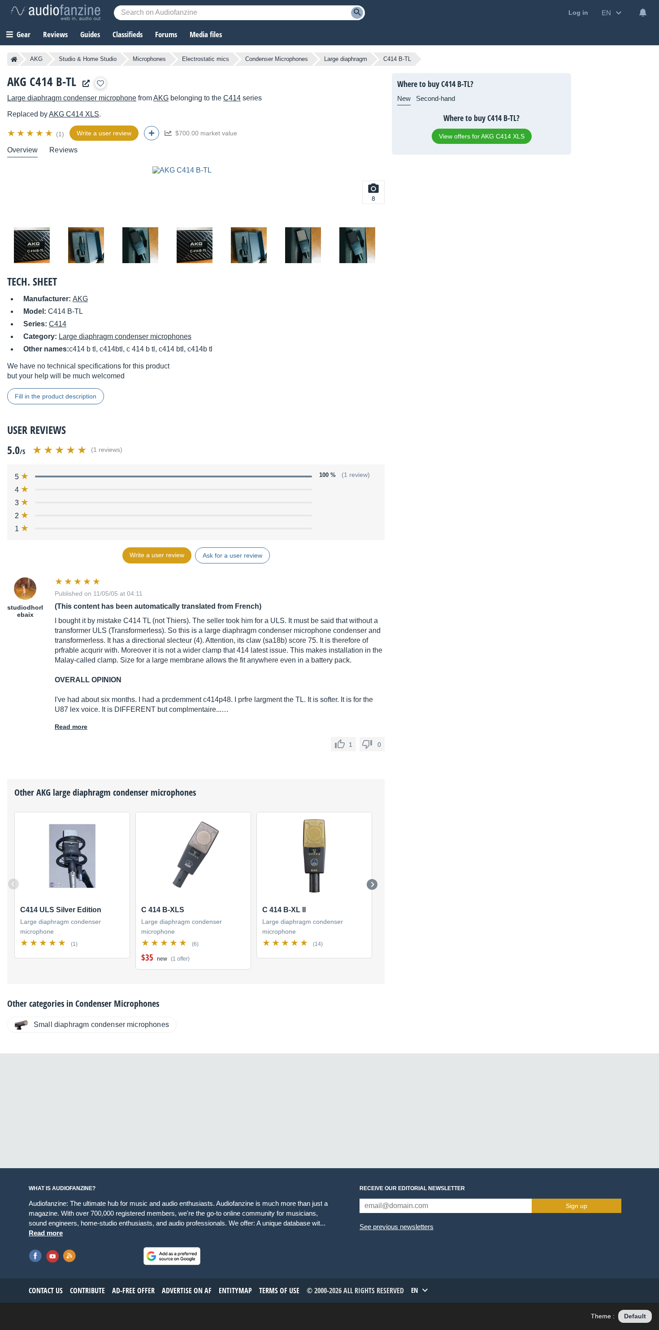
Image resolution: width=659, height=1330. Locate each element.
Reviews (55, 34)
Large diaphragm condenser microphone (71, 98)
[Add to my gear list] (100, 83)
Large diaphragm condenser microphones (125, 336)
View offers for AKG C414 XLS (482, 136)
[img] (30, 133)
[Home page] (14, 59)
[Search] (357, 13)
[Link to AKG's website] (84, 83)
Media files (206, 34)
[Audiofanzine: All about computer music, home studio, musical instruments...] (55, 12)
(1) (60, 134)
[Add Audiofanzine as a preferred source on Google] (171, 1256)
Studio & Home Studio (88, 59)
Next (372, 884)
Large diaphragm (345, 59)
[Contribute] (151, 133)
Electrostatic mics (205, 59)
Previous (13, 884)
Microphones (149, 59)
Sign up (576, 1205)
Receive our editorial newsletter (412, 1188)
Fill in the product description (55, 396)
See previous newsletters (397, 1226)
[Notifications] (642, 12)
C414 (232, 98)
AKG (36, 59)
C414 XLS (74, 114)
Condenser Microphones (276, 59)
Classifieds (128, 34)
